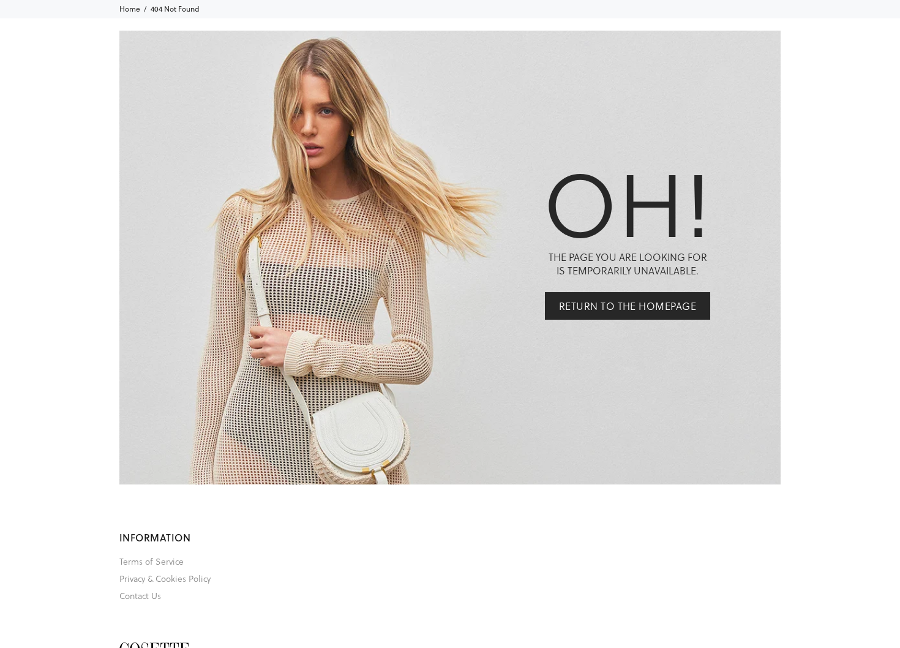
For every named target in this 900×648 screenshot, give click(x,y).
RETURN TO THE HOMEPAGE (628, 306)
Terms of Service (151, 561)
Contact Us (140, 595)
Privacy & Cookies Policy (165, 578)
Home (129, 9)
